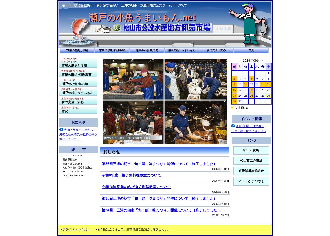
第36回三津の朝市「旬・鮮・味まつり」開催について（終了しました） (159, 164)
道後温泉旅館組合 (251, 170)
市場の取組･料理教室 (112, 50)
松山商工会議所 (251, 160)
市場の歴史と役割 (77, 50)
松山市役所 (251, 150)
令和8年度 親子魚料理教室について (131, 175)
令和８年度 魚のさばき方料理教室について (136, 187)
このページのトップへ (224, 224)
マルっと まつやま (251, 181)
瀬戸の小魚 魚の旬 (147, 50)
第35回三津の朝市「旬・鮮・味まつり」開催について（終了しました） (159, 198)
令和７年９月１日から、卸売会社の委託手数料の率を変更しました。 (78, 134)
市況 (251, 50)
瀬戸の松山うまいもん (181, 50)
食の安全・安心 (216, 50)
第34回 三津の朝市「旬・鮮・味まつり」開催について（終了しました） (161, 210)
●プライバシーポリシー (76, 229)
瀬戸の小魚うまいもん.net (142, 17)
